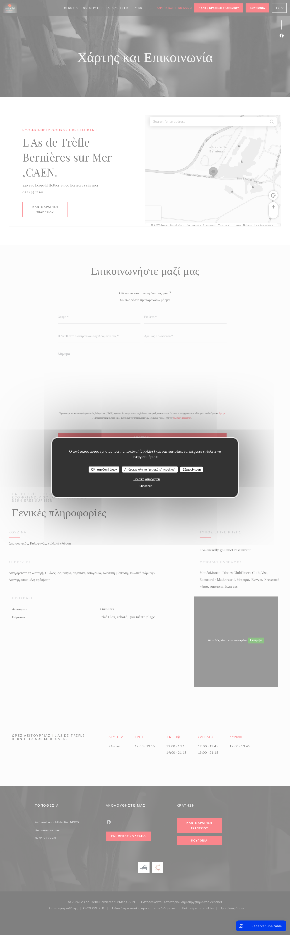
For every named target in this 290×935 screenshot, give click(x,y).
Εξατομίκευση (192, 469)
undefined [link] (146, 486)
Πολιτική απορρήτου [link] (146, 479)
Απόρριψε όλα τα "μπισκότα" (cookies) (149, 469)
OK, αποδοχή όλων (104, 469)
